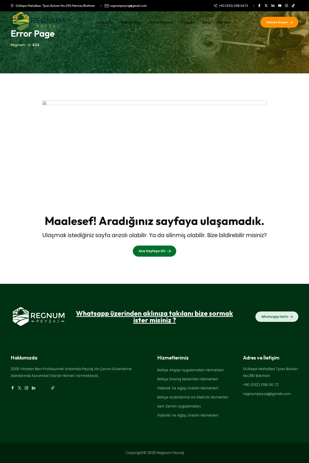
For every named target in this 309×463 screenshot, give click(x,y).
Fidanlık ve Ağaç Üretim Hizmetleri (187, 388)
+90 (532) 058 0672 (233, 6)
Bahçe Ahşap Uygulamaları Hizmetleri (190, 370)
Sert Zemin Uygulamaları (179, 406)
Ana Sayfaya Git (152, 251)
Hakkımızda (131, 22)
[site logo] (38, 29)
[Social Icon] (12, 388)
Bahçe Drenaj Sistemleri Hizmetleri (187, 379)
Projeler (188, 22)
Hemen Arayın (277, 22)
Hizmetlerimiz (161, 22)
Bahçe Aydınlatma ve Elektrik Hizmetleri (192, 397)
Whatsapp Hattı (274, 316)
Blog (206, 22)
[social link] (261, 5)
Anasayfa (104, 22)
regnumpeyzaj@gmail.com (128, 6)
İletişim (224, 22)
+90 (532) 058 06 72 (260, 384)
